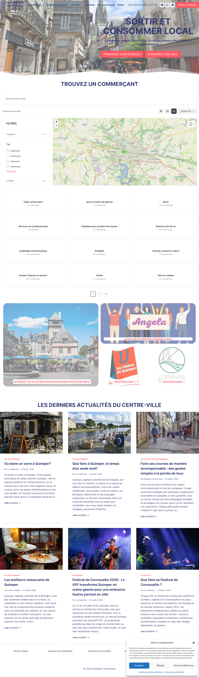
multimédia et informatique (33, 251)
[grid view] (161, 111)
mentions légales (21, 651)
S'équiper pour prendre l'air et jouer (99, 226)
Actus (120, 5)
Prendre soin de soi (166, 226)
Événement (77, 575)
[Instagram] (167, 5)
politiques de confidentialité (60, 651)
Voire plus (11, 171)
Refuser (160, 665)
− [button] (56, 125)
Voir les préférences (183, 665)
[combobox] (25, 134)
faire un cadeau (166, 275)
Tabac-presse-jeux (33, 201)
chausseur (15, 151)
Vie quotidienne (12, 459)
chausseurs (15, 156)
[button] (193, 642)
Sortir (166, 201)
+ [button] (56, 121)
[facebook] (162, 5)
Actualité (146, 459)
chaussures (15, 166)
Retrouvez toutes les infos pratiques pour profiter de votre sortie (52, 381)
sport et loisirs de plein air (99, 201)
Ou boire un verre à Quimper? (27, 464)
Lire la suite (12, 503)
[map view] (174, 111)
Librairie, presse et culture (165, 251)
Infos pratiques (106, 5)
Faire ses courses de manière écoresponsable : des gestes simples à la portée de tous (164, 468)
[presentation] (31, 433)
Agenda (90, 5)
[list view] (167, 111)
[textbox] (10, 134)
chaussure (15, 161)
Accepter (139, 665)
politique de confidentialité (174, 672)
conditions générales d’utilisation (150, 672)
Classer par (186, 111)
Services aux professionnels (33, 226)
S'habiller (99, 251)
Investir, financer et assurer (33, 275)
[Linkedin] (172, 5)
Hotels (99, 275)
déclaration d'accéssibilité (99, 651)
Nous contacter (188, 4)
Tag (8, 144)
